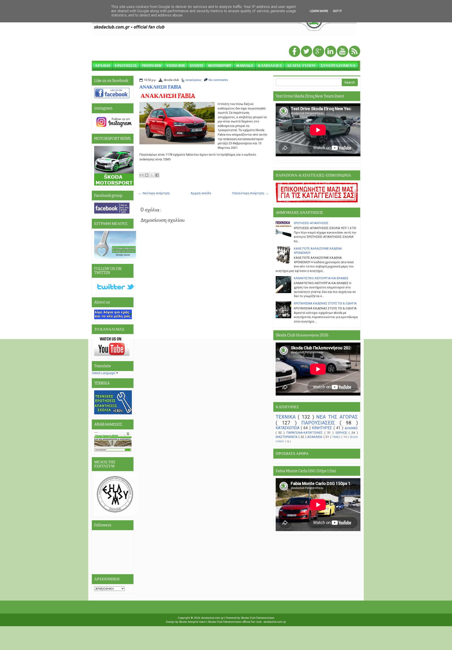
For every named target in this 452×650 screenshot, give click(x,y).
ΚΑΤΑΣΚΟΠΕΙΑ (288, 428)
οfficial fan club (252, 621)
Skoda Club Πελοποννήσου (257, 617)
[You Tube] (343, 51)
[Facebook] (295, 51)
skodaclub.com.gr (212, 617)
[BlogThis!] (146, 175)
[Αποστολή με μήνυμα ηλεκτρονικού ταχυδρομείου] (141, 175)
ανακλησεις (194, 80)
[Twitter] (307, 51)
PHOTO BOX (151, 66)
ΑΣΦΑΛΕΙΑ (315, 437)
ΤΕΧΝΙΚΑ (287, 417)
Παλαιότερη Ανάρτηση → (250, 193)
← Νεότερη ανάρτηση (154, 193)
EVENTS (196, 66)
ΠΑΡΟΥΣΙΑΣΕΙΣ (320, 423)
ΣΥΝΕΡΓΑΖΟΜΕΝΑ (338, 66)
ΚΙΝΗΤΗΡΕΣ (322, 428)
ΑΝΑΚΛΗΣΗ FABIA (160, 87)
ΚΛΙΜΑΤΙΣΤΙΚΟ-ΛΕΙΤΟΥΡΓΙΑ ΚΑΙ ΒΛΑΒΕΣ (321, 278)
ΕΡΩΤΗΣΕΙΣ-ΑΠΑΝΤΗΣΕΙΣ (311, 223)
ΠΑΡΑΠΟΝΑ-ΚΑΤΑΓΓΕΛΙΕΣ (305, 432)
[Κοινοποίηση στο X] (151, 175)
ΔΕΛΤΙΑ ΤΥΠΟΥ (301, 66)
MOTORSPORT (219, 66)
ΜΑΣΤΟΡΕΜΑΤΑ (287, 437)
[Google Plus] (319, 51)
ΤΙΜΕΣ (336, 437)
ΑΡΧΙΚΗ (102, 66)
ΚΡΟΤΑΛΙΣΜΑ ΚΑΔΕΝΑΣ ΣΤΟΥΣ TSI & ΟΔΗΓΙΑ (325, 303)
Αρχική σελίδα (201, 193)
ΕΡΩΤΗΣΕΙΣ (126, 66)
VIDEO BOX (175, 66)
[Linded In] (331, 51)
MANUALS (244, 66)
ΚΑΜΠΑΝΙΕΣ (270, 66)
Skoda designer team (192, 621)
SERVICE (342, 432)
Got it (337, 11)
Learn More (319, 11)
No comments (218, 80)
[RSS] (354, 51)
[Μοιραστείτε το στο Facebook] (157, 175)
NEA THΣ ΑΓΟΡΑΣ (337, 417)
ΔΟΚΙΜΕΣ (351, 428)
